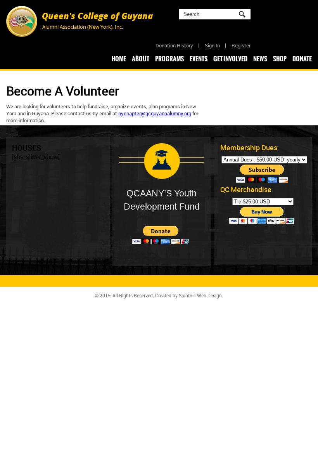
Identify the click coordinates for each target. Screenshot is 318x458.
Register (241, 45)
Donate (302, 58)
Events (198, 58)
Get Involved (230, 58)
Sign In (212, 45)
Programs (169, 58)
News (260, 58)
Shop (280, 58)
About (140, 58)
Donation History (174, 45)
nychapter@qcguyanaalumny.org (154, 113)
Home (119, 58)
